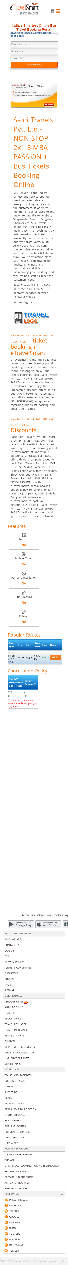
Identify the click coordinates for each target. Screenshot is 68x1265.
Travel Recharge (15, 1024)
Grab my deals (14, 1103)
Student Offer (14, 1001)
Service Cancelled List (19, 1052)
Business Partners (17, 1188)
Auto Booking (14, 1007)
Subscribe (11, 1092)
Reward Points (14, 1035)
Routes (9, 979)
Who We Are (13, 939)
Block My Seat (14, 1018)
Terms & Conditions (18, 967)
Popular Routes (15, 1126)
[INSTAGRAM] (6, 1245)
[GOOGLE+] (6, 1216)
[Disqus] (34, 759)
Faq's (8, 984)
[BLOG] (6, 1228)
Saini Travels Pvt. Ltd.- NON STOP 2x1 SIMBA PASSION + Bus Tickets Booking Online (33, 152)
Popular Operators (17, 1131)
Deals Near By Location (20, 1109)
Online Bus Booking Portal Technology (32, 1165)
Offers (9, 1086)
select (56, 657)
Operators (11, 973)
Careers (10, 950)
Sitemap (10, 990)
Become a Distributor (19, 1177)
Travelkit (11, 1013)
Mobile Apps (13, 1064)
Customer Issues (15, 1081)
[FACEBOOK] (6, 1205)
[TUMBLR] (6, 1250)
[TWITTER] (6, 1211)
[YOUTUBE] (6, 1233)
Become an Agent (16, 1171)
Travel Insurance (16, 1030)
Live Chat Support (17, 1058)
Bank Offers (13, 1120)
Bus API (9, 1160)
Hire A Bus (11, 1143)
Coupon (10, 1041)
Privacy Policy (14, 962)
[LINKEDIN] (6, 1222)
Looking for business (19, 1154)
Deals (8, 1097)
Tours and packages (18, 1075)
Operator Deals (15, 1114)
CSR (7, 956)
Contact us (12, 945)
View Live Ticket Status (20, 1047)
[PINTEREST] (6, 1239)
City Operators (14, 1137)
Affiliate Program (17, 1182)
